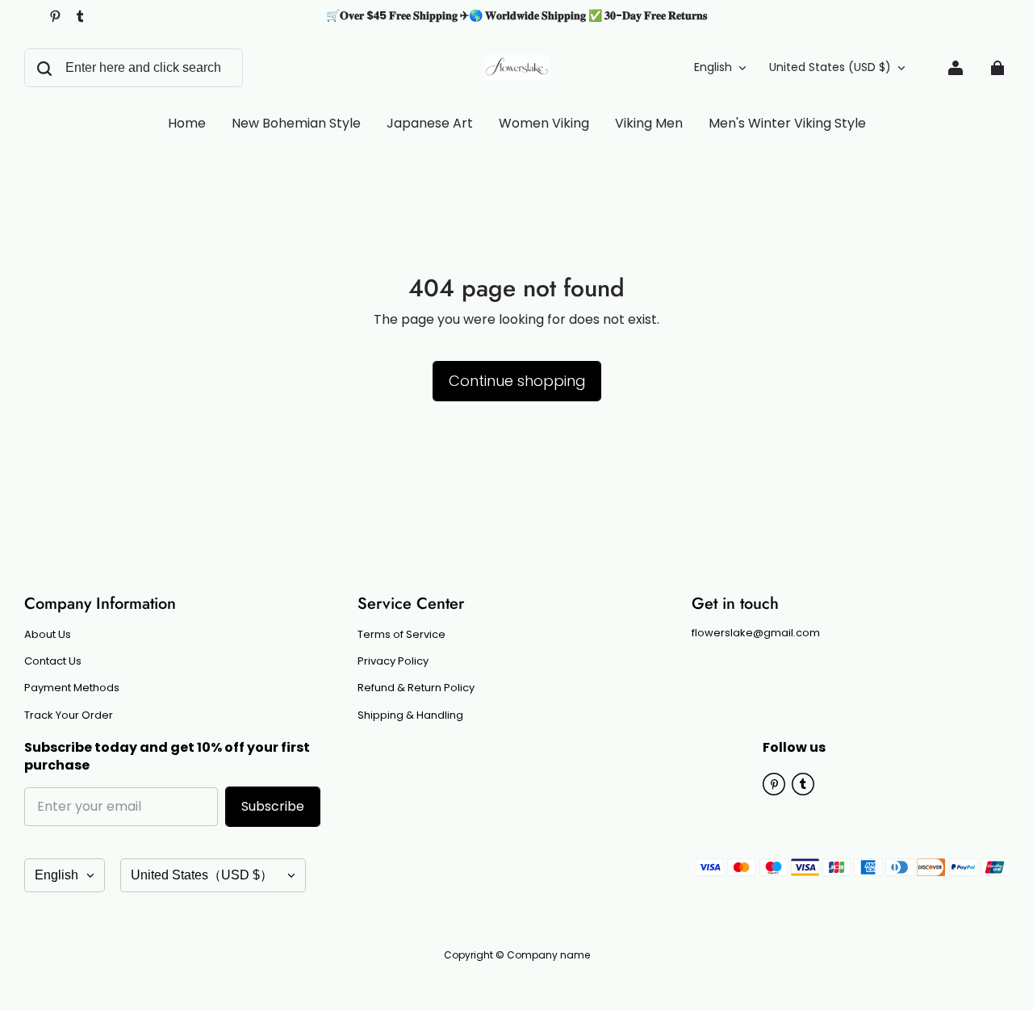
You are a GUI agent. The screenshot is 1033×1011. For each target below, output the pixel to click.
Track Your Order (68, 715)
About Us (47, 634)
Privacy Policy (393, 661)
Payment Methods (71, 688)
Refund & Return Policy (416, 688)
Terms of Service (401, 634)
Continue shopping (517, 381)
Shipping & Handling (410, 715)
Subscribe (272, 806)
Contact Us (53, 661)
